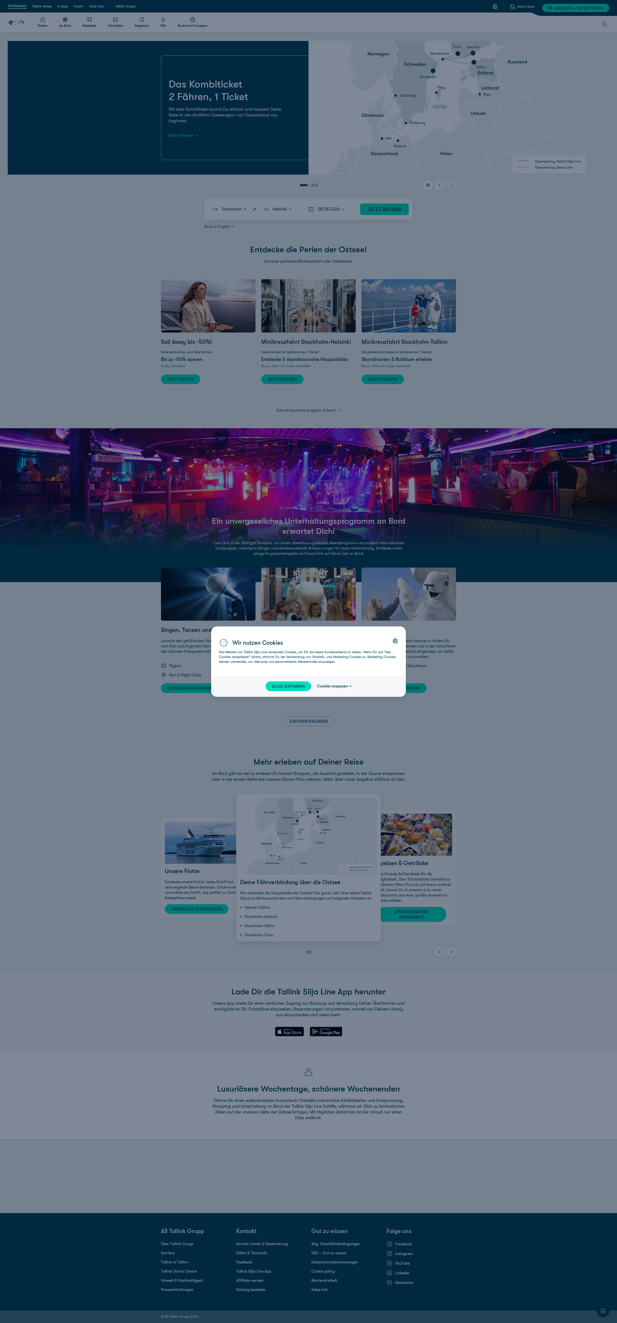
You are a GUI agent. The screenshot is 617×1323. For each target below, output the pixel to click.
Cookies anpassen (332, 686)
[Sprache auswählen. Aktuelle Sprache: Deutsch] (395, 641)
